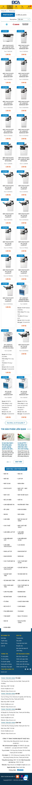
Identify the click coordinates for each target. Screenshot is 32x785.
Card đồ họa (22, 596)
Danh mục (3, 8)
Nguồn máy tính (23, 504)
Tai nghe (21, 611)
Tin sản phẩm (4, 656)
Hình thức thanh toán (22, 656)
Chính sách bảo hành (22, 661)
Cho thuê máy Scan (22, 561)
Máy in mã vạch (23, 495)
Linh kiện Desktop (21, 532)
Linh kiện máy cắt (8, 539)
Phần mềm (7, 627)
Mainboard (21, 592)
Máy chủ (7, 495)
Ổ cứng (6, 601)
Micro (6, 514)
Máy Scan (7, 483)
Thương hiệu (19, 638)
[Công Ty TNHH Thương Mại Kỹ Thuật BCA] (16, 2)
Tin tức (16, 8)
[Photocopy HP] (6, 24)
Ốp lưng (6, 509)
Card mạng (21, 606)
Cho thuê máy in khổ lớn (23, 586)
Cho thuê (7, 525)
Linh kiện (7, 519)
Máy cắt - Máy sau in (22, 489)
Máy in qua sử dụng (22, 520)
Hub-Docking (22, 509)
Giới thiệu (3, 638)
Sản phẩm (19, 640)
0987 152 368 (10, 686)
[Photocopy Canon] (16, 24)
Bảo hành (21, 514)
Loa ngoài (21, 545)
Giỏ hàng (29, 7)
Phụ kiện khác (8, 611)
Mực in (20, 474)
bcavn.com (4, 672)
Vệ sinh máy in (22, 574)
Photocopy (12, 11)
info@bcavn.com (9, 688)
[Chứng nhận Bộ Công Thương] (20, 770)
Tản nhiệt (7, 616)
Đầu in (6, 621)
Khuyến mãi (19, 646)
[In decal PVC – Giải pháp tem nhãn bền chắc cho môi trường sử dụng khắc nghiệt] (24, 437)
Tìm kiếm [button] (10, 8)
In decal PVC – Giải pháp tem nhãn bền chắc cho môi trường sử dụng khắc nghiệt (23, 446)
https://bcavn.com (11, 691)
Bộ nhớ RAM (8, 596)
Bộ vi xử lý (7, 606)
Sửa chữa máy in (23, 580)
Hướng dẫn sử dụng (6, 664)
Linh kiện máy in (9, 504)
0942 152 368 (19, 762)
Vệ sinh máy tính (9, 580)
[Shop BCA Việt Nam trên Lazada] (22, 776)
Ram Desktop (22, 551)
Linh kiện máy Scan (22, 539)
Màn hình (21, 483)
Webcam (20, 556)
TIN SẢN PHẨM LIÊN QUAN (13, 429)
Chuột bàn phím (23, 601)
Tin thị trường (4, 659)
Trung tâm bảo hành (21, 643)
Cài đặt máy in (22, 567)
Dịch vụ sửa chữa (22, 621)
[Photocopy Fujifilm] (25, 24)
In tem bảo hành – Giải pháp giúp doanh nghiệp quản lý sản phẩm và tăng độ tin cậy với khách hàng (8, 446)
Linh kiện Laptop (9, 532)
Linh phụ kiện (8, 592)
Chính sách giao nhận (22, 659)
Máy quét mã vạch (22, 526)
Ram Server (8, 556)
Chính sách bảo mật (21, 666)
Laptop (20, 478)
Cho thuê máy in (9, 561)
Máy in (6, 474)
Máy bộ (6, 478)
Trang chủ (3, 11)
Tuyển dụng (4, 640)
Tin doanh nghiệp (5, 661)
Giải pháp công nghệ (6, 666)
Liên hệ (3, 646)
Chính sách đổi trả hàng (22, 664)
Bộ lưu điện (7, 499)
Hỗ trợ (22, 8)
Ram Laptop (8, 551)
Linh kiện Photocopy (8, 545)
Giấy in (20, 499)
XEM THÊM (18, 462)
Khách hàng (4, 643)
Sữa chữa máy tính (8, 586)
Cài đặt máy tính (8, 574)
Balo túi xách (22, 616)
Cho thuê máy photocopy (8, 568)
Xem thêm (15, 423)
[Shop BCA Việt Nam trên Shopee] (17, 776)
